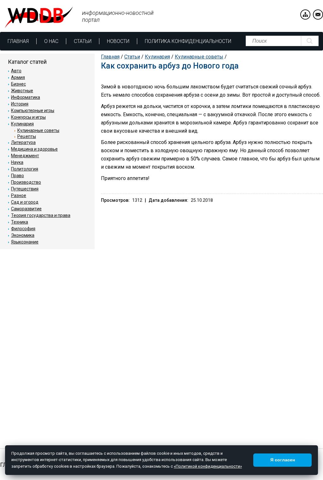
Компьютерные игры (32, 110)
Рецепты (26, 136)
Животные (22, 90)
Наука (17, 162)
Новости (118, 41)
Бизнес (18, 84)
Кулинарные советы (199, 57)
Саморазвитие (26, 208)
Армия (18, 77)
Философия (23, 228)
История (19, 103)
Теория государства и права (40, 215)
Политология (24, 168)
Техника (19, 222)
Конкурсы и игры (28, 117)
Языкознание (24, 241)
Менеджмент (25, 155)
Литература (23, 142)
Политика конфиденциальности (188, 41)
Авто (16, 70)
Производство (26, 182)
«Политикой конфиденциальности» (208, 466)
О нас (51, 41)
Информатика (25, 97)
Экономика (22, 235)
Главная (18, 41)
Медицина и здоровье (34, 149)
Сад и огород (24, 202)
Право (17, 175)
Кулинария (157, 57)
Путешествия (24, 188)
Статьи (82, 41)
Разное (18, 195)
